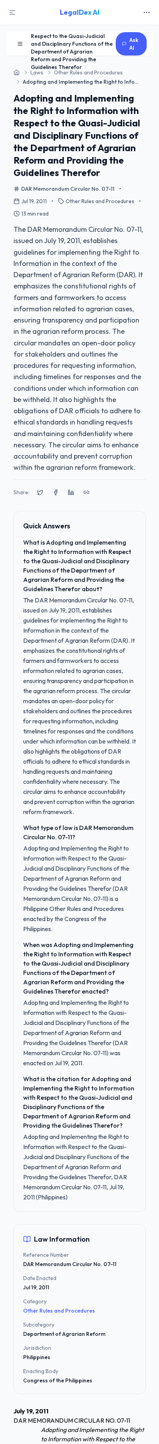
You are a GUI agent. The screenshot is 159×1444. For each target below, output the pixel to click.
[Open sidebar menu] (20, 44)
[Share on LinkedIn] (71, 492)
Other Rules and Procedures (59, 1310)
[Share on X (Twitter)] (40, 492)
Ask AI (134, 43)
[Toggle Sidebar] (12, 12)
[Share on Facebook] (55, 492)
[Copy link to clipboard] (86, 492)
